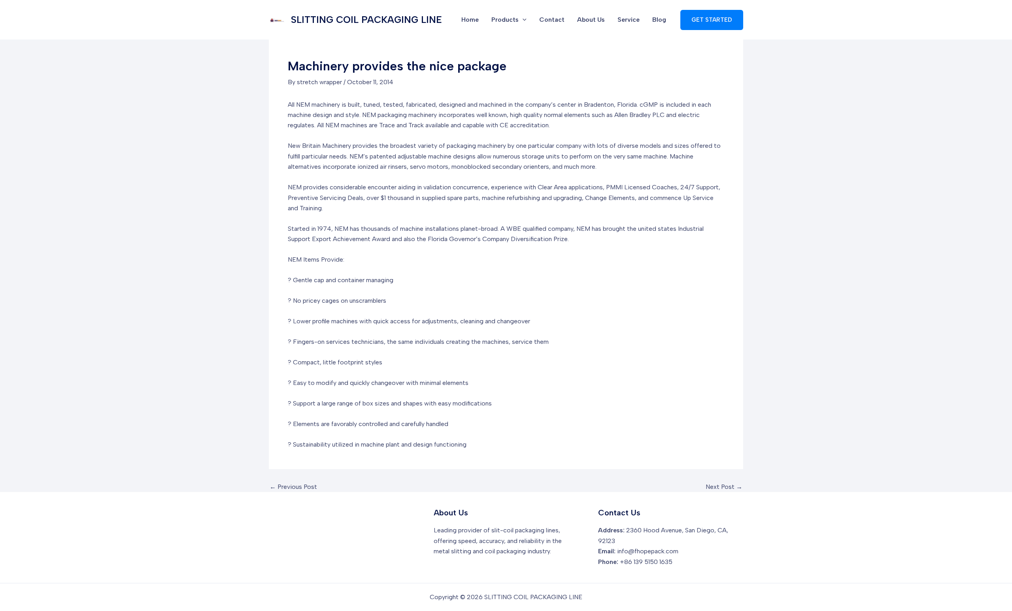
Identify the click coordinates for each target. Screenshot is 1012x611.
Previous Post (293, 487)
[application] (523, 20)
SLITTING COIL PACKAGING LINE (366, 19)
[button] (711, 20)
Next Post (724, 487)
